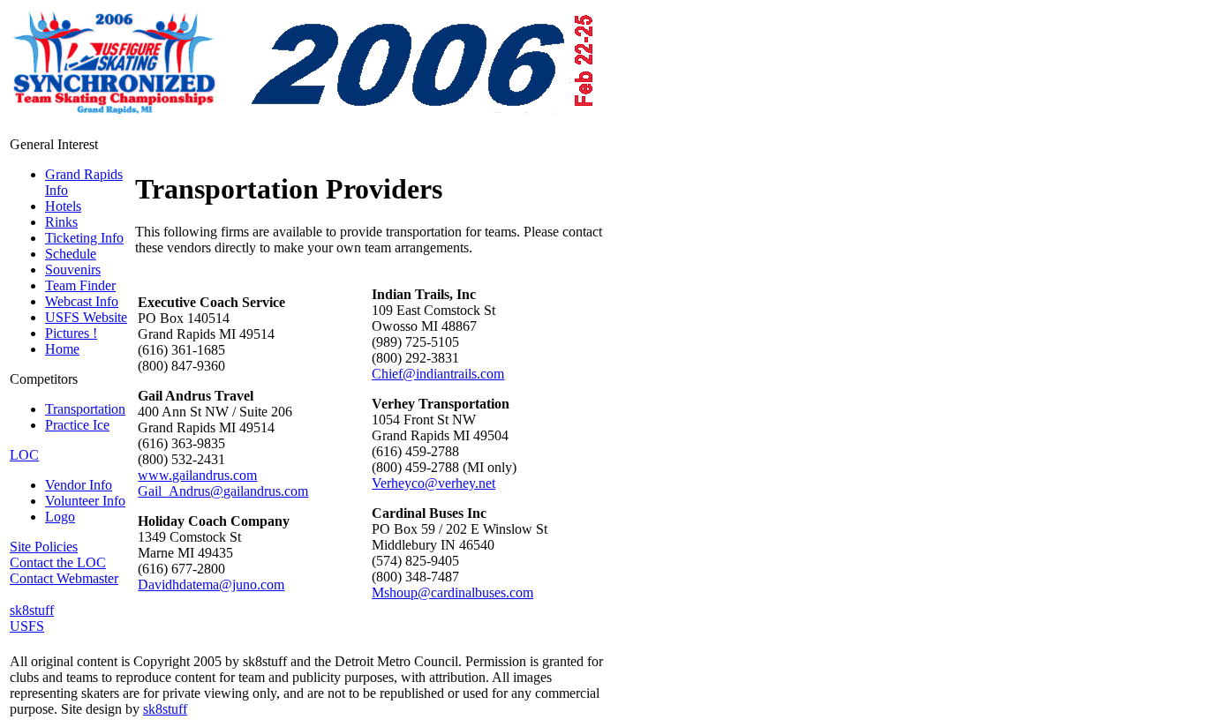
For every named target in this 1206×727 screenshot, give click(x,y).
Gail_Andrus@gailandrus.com (223, 490)
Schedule (70, 253)
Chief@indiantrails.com (438, 373)
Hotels (63, 206)
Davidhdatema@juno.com (211, 584)
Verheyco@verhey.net (433, 483)
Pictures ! (71, 333)
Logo (60, 516)
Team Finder (80, 285)
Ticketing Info (84, 237)
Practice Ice (77, 424)
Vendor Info (78, 484)
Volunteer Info (85, 500)
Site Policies (44, 546)
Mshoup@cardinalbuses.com (452, 592)
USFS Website (86, 317)
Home (62, 348)
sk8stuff (32, 610)
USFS (27, 625)
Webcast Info (81, 301)
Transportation (85, 408)
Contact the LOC (58, 562)
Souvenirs (73, 269)
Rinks (61, 221)
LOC (24, 454)
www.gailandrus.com (197, 475)
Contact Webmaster (64, 578)
